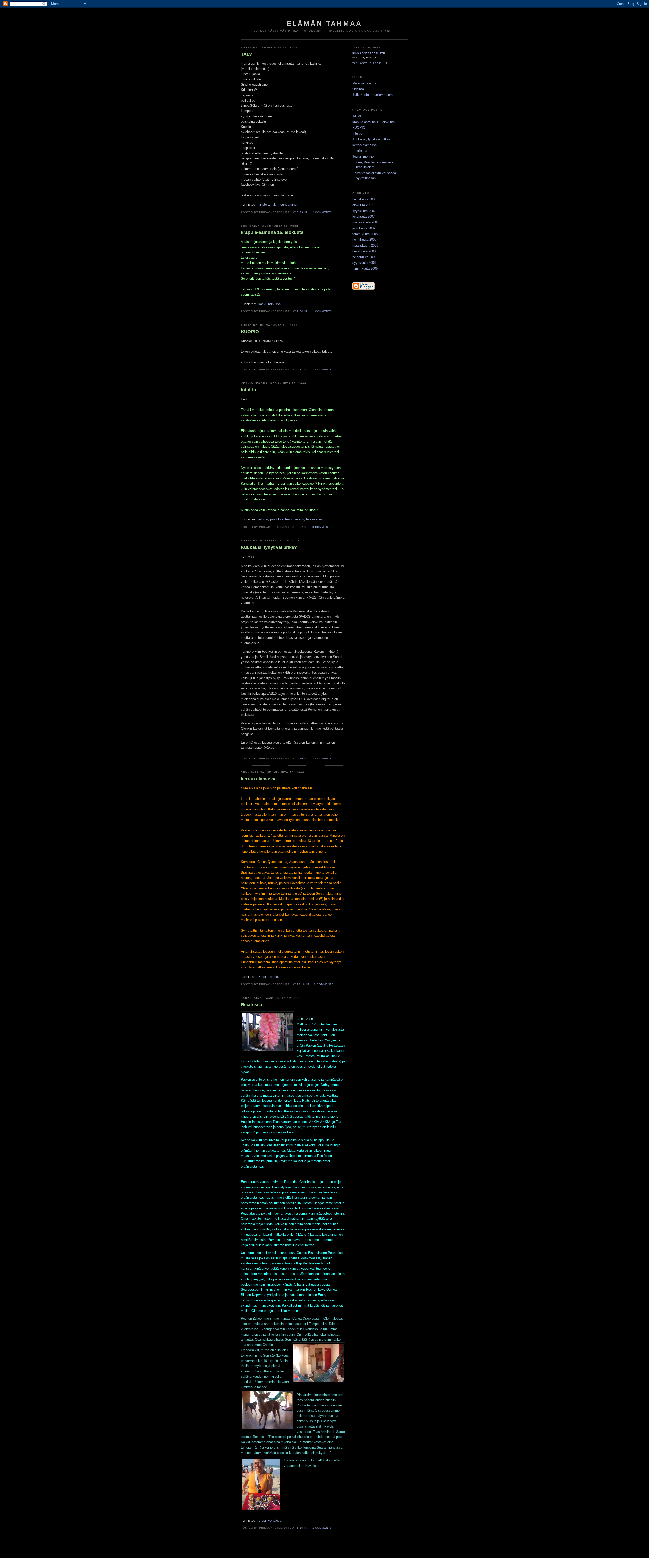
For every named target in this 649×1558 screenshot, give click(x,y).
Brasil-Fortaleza (269, 977)
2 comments (322, 212)
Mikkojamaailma (364, 83)
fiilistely (263, 205)
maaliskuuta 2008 (365, 245)
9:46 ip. (302, 758)
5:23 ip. (302, 212)
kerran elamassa (364, 145)
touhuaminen (288, 205)
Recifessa (359, 151)
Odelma (358, 89)
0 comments (322, 526)
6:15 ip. (302, 1527)
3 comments (322, 758)
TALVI (247, 54)
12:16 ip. (303, 984)
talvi (274, 205)
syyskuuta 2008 (364, 263)
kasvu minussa (269, 304)
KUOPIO (250, 331)
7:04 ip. (302, 311)
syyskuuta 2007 (364, 211)
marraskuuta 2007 (365, 222)
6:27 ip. (302, 369)
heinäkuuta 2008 (364, 257)
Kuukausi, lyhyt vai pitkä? (371, 139)
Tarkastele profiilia (370, 63)
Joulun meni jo (363, 156)
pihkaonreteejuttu (368, 53)
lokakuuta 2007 (363, 216)
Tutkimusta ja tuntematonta (372, 95)
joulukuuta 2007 (363, 228)
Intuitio (248, 389)
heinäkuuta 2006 (364, 199)
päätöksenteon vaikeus (287, 519)
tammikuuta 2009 (365, 268)
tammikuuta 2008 (365, 234)
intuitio (263, 519)
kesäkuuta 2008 (364, 251)
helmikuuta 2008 (364, 239)
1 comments (322, 311)
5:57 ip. (302, 526)
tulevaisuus (314, 519)
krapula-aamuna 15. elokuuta (272, 232)
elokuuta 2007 (362, 205)
